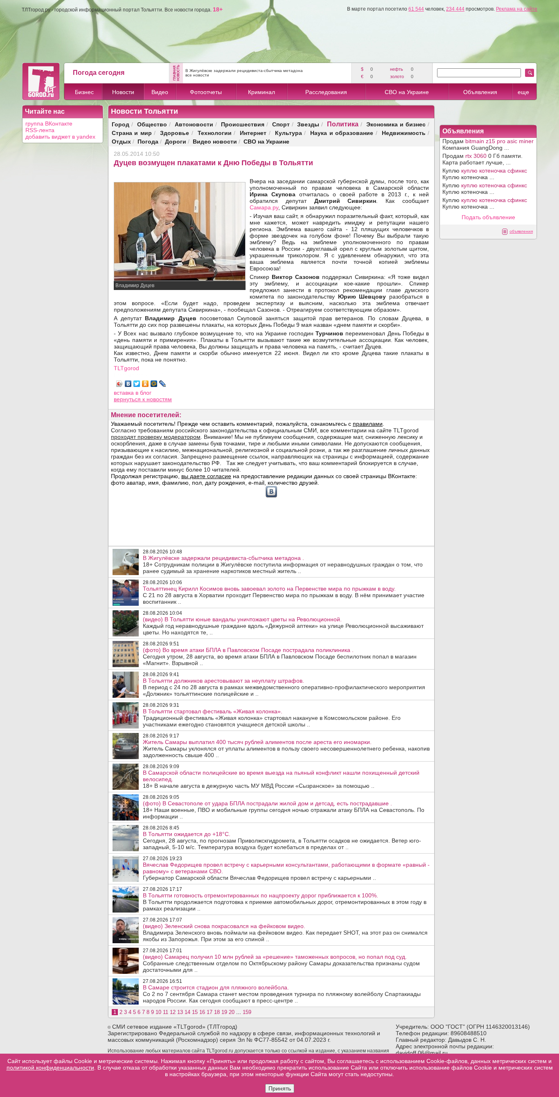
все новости (197, 75)
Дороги (175, 141)
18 (217, 1012)
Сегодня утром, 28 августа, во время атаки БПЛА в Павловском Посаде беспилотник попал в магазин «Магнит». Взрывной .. (280, 656)
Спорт (281, 124)
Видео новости (215, 141)
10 (158, 1012)
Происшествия (242, 124)
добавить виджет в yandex (60, 136)
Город (120, 124)
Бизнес (84, 92)
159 (247, 1012)
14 (187, 1012)
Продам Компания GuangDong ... (488, 144)
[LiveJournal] (162, 383)
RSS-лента (39, 130)
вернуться (128, 399)
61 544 (416, 9)
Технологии (215, 132)
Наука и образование (341, 132)
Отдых (121, 141)
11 (165, 1012)
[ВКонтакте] (128, 383)
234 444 (455, 9)
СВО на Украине (407, 92)
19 (224, 1012)
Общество (152, 124)
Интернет (253, 132)
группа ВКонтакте (48, 123)
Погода (147, 141)
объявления (521, 231)
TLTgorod (126, 368)
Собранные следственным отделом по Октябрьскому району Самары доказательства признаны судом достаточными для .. (281, 963)
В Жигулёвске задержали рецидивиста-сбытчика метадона (244, 70)
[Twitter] (137, 383)
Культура (288, 132)
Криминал (261, 92)
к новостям (157, 399)
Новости (123, 92)
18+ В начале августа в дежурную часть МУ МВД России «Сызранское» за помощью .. (281, 779)
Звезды (308, 124)
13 (180, 1012)
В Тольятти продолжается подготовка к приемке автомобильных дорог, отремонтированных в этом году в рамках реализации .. (284, 902)
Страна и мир (132, 132)
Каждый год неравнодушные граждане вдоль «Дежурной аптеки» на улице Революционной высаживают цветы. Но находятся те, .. (283, 626)
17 (209, 1012)
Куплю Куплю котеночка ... (484, 173)
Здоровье (174, 132)
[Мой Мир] (154, 383)
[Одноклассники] (145, 383)
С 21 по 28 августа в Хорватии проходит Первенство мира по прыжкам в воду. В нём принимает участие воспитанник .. (283, 595)
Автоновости (194, 124)
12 (173, 1012)
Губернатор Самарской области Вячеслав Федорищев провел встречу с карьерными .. (286, 871)
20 (231, 1012)
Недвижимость (404, 132)
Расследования (326, 92)
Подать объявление (488, 217)
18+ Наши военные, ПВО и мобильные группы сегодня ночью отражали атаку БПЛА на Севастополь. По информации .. (283, 810)
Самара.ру (264, 207)
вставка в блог (132, 392)
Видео (159, 92)
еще (523, 92)
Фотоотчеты (206, 92)
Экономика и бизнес (396, 124)
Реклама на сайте (516, 9)
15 (195, 1012)
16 (202, 1012)
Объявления (480, 92)
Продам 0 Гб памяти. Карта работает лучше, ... (482, 159)
